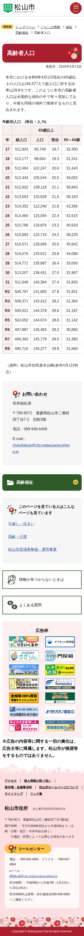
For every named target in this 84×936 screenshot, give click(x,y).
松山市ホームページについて (59, 787)
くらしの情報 (50, 27)
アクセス (11, 780)
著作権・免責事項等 (18, 787)
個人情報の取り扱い (37, 780)
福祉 (69, 27)
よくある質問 (30, 605)
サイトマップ (14, 793)
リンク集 (36, 793)
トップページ (25, 27)
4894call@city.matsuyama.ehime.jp (33, 876)
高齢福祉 (21, 33)
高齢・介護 (17, 537)
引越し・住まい (21, 524)
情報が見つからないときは (41, 579)
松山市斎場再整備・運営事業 (32, 549)
